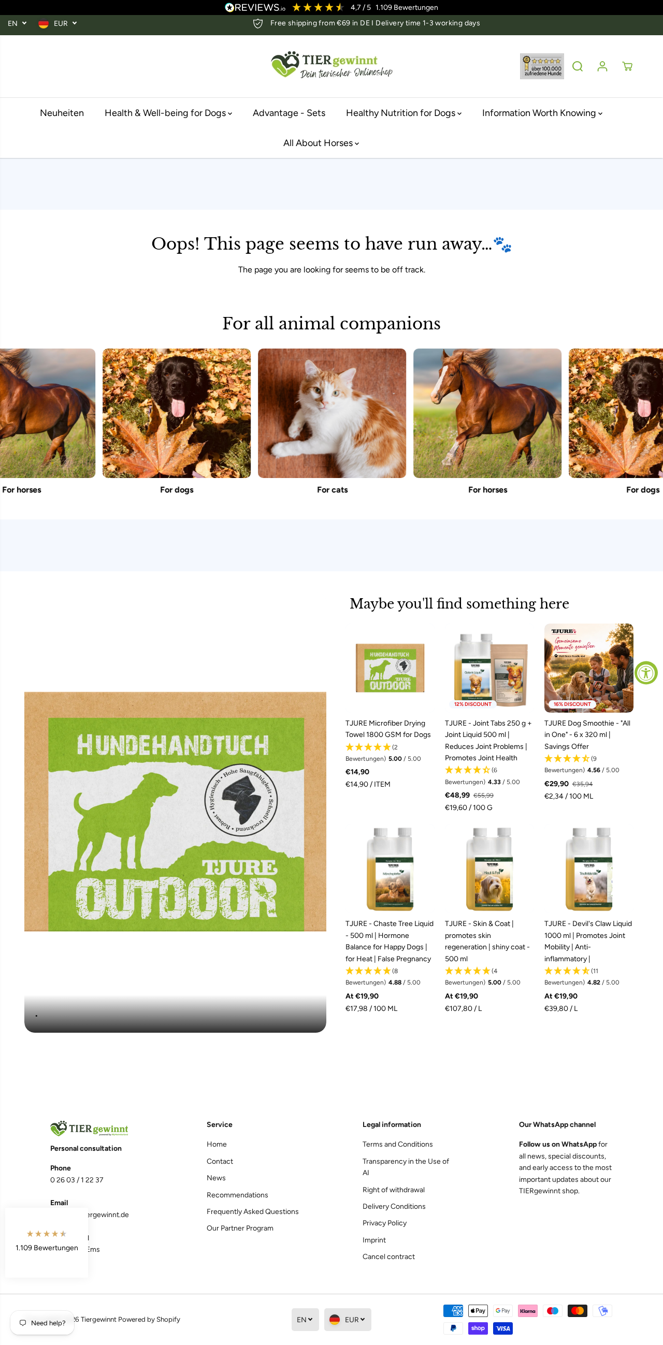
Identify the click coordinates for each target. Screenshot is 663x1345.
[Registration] (602, 66)
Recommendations (237, 1195)
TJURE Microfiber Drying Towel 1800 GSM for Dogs (388, 729)
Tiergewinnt (99, 1319)
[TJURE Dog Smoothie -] (588, 668)
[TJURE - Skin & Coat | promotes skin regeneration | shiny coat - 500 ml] (489, 868)
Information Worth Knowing (540, 113)
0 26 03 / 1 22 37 (77, 1180)
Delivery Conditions (394, 1206)
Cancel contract (389, 1256)
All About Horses (319, 143)
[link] (97, 1129)
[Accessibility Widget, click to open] (646, 672)
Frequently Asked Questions (253, 1211)
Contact (220, 1161)
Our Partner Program (240, 1228)
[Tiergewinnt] (331, 66)
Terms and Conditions (398, 1144)
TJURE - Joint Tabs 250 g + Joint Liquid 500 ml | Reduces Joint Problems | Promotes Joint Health (488, 740)
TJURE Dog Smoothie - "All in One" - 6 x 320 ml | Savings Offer (587, 735)
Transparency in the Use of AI (406, 1167)
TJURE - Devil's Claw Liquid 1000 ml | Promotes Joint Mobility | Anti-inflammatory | (588, 941)
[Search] (577, 66)
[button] (390, 753)
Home (217, 1144)
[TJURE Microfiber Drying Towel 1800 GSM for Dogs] (390, 668)
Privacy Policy (385, 1223)
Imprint (374, 1240)
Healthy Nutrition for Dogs (401, 113)
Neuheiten (62, 113)
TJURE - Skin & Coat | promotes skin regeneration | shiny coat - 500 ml (487, 941)
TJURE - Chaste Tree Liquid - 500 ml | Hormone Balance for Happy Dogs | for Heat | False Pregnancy (389, 941)
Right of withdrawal (394, 1189)
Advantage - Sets (289, 113)
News (216, 1178)
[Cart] (627, 66)
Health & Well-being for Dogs (166, 113)
